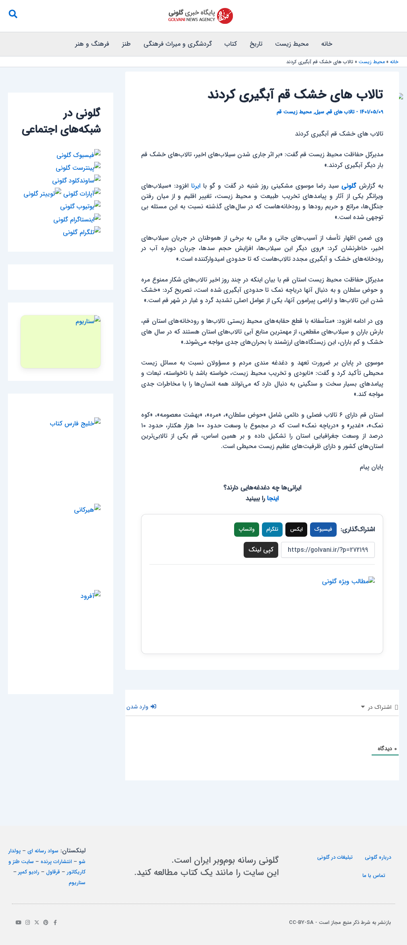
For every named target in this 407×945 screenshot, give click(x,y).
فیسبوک (323, 529)
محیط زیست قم (294, 112)
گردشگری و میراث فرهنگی (177, 44)
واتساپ (247, 529)
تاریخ (256, 44)
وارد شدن (138, 706)
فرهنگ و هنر (92, 44)
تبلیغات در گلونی (335, 857)
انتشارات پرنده (56, 862)
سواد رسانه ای (42, 851)
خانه (326, 44)
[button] (12, 16)
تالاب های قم (341, 112)
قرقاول (53, 872)
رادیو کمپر (28, 872)
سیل (319, 112)
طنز (126, 44)
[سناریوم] (61, 341)
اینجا (273, 498)
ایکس (296, 529)
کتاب (231, 44)
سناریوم (77, 883)
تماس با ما (373, 875)
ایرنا (195, 186)
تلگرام (272, 529)
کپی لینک (260, 550)
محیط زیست (291, 44)
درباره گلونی (378, 857)
